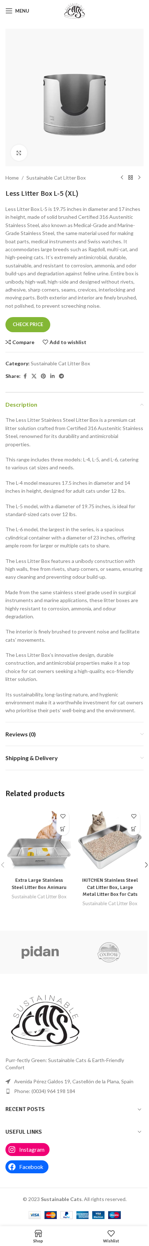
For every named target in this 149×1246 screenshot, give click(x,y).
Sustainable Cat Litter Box (56, 178)
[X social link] (34, 376)
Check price (28, 324)
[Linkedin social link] (52, 376)
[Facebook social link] (25, 376)
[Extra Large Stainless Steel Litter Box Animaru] (39, 840)
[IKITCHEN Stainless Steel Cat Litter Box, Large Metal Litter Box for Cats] (110, 840)
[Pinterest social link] (43, 376)
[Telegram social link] (61, 376)
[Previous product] (122, 177)
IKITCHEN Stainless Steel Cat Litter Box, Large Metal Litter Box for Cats (110, 887)
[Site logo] (74, 10)
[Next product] (139, 177)
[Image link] (45, 1020)
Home (12, 178)
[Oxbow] (109, 952)
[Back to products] (130, 177)
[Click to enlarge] (19, 153)
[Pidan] (39, 952)
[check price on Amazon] (62, 829)
